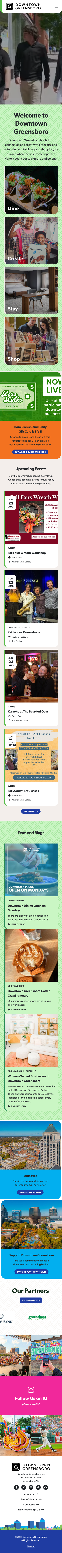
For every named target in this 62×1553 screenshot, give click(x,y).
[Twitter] (23, 1487)
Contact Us (29, 1504)
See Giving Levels (31, 1300)
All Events (29, 811)
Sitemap (31, 1546)
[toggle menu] (56, 6)
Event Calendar (29, 1499)
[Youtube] (45, 1487)
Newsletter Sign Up (29, 1509)
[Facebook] (16, 1487)
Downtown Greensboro (34, 1536)
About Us (29, 1494)
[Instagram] (31, 1487)
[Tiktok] (38, 1487)
